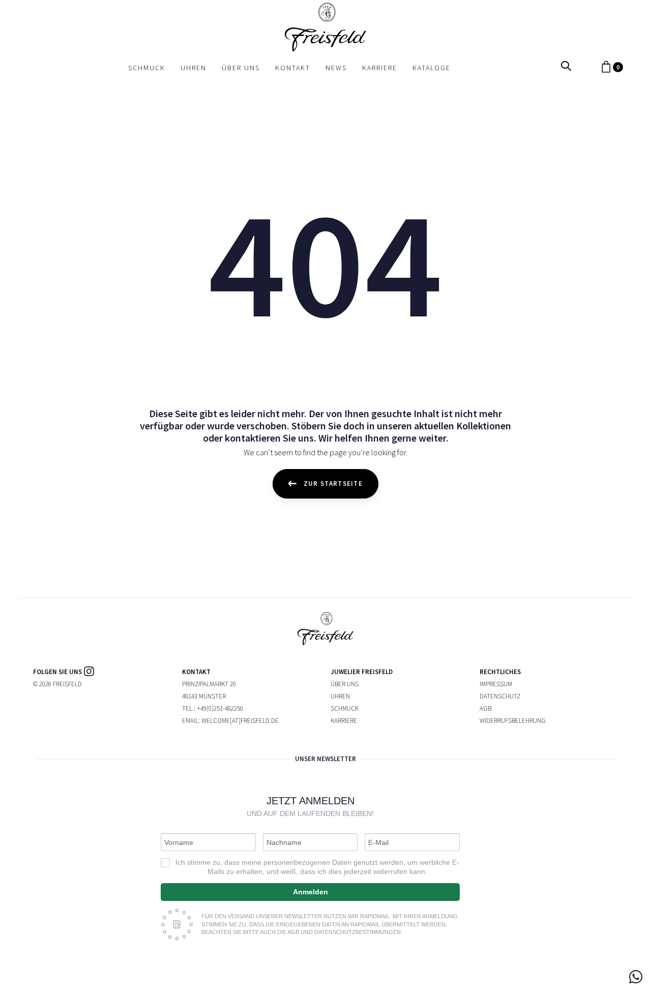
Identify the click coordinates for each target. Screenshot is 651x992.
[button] (566, 66)
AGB (485, 708)
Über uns (345, 684)
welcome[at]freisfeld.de (240, 720)
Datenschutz (500, 696)
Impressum (496, 684)
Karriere (344, 720)
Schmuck (345, 708)
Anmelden (310, 892)
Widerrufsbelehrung (513, 720)
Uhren (340, 696)
